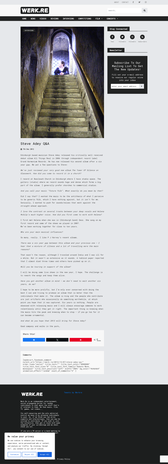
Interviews (68, 18)
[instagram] (145, 2)
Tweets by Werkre (73, 392)
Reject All (29, 454)
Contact (125, 2)
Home (24, 18)
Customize (14, 454)
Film (98, 18)
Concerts (112, 18)
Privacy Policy (63, 459)
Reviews (55, 18)
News (33, 18)
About (116, 2)
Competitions (84, 18)
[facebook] (133, 2)
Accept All (44, 454)
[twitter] (139, 2)
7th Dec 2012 (28, 149)
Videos (43, 18)
